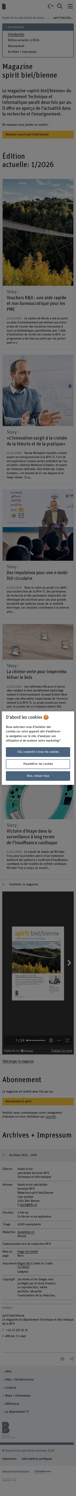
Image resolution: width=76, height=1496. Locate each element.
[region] (38, 748)
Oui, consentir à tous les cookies (38, 752)
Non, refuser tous (38, 775)
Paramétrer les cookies (38, 763)
